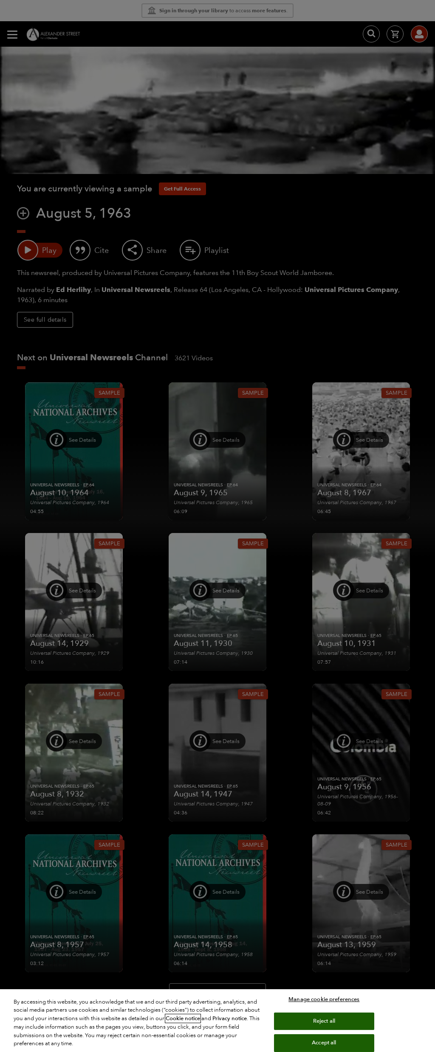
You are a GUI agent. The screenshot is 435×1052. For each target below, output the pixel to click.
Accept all (324, 1042)
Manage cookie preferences (323, 999)
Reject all (324, 1021)
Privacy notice (229, 1018)
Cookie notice (183, 1018)
